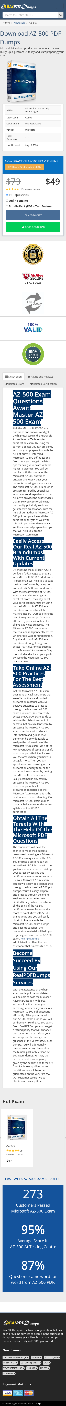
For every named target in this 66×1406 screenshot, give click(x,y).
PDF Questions (18, 195)
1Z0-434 (35, 1357)
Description (15, 376)
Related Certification (45, 383)
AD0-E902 (8, 1373)
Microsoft (19, 22)
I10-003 (43, 1368)
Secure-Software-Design (14, 1357)
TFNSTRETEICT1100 (12, 1368)
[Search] (60, 15)
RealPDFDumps (30, 938)
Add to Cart (35, 215)
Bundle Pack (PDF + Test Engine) (29, 206)
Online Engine (18, 201)
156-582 (31, 1368)
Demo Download (35, 227)
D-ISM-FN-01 (9, 1362)
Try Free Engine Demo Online (24, 166)
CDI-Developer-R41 (30, 1362)
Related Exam (16, 383)
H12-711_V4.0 (51, 1357)
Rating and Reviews (42, 376)
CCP (46, 1362)
